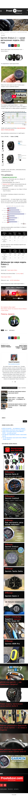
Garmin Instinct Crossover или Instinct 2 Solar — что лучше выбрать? (21, 347)
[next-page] (4, 410)
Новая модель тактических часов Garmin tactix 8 (13, 429)
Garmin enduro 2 (12, 330)
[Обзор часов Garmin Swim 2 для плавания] (14, 602)
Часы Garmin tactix (3, 701)
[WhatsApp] (18, 45)
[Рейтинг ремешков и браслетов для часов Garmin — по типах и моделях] (14, 717)
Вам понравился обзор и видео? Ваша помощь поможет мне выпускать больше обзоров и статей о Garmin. (14, 308)
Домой (2, 32)
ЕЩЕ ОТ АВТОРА (22, 387)
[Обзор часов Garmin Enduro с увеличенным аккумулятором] (14, 554)
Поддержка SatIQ (6, 184)
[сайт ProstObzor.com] (14, 11)
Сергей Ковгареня (14, 362)
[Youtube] (15, 382)
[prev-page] (2, 410)
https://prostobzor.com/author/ (14, 364)
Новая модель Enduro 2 (6, 276)
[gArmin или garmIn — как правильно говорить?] (14, 673)
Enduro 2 (6, 330)
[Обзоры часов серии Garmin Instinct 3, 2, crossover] (14, 506)
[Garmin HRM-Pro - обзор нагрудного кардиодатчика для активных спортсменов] (14, 651)
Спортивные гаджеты (3, 679)
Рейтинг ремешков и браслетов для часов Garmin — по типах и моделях (13, 727)
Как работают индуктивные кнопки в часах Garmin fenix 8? (13, 750)
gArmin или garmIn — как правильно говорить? (13, 428)
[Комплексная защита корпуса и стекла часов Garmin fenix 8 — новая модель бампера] (4, 405)
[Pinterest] (15, 45)
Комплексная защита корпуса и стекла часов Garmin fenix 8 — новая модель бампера (17, 405)
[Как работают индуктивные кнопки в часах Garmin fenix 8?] (4, 393)
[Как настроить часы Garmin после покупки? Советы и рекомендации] (14, 530)
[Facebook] (9, 45)
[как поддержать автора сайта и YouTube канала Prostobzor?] (14, 321)
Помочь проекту (7, 314)
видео (21, 273)
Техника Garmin (3, 402)
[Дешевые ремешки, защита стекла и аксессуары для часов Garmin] (14, 457)
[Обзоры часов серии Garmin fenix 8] (14, 482)
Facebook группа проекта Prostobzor (6, 346)
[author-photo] (14, 357)
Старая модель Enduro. (12, 270)
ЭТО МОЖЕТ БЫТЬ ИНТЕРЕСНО (9, 387)
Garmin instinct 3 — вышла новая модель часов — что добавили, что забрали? (16, 399)
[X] (12, 45)
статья (18, 273)
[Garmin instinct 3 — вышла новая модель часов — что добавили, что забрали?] (4, 399)
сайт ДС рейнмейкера (15, 280)
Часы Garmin (6, 32)
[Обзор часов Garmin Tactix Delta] (14, 578)
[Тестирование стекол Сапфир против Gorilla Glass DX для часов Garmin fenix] (14, 627)
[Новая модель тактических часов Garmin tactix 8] (14, 695)
